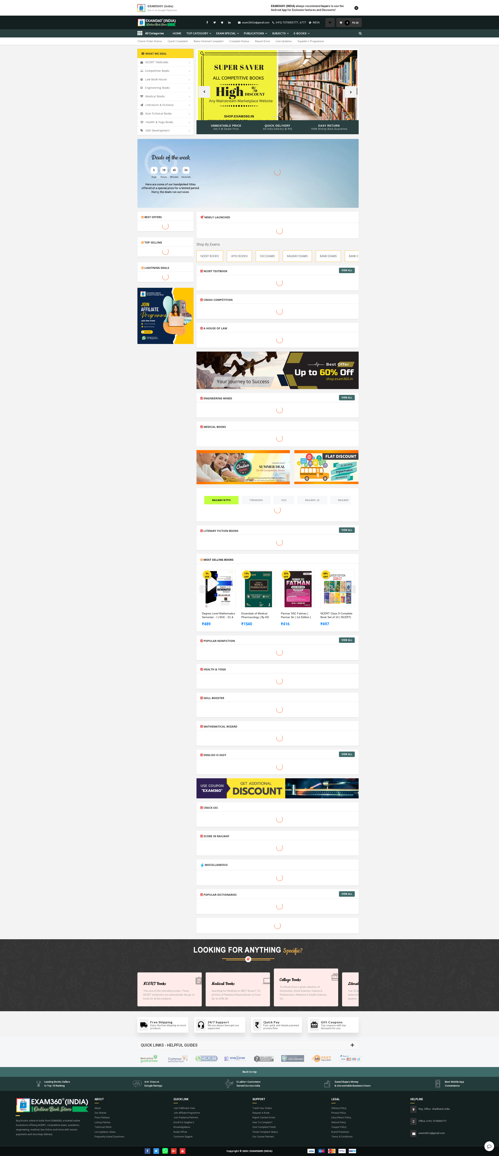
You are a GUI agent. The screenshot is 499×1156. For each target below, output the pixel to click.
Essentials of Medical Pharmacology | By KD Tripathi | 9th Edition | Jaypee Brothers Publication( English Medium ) (258, 615)
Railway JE (312, 500)
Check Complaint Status (265, 1132)
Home (177, 33)
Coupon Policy (338, 1127)
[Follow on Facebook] (207, 22)
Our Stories (100, 1113)
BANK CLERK (357, 256)
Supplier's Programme (310, 41)
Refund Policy (338, 1122)
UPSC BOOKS (239, 256)
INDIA (316, 22)
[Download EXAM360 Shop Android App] (222, 22)
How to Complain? (262, 1122)
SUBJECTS (279, 33)
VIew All (347, 270)
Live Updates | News (105, 1132)
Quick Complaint (178, 41)
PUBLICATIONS (254, 33)
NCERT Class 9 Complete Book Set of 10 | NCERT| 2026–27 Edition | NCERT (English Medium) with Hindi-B (338, 615)
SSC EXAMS (267, 256)
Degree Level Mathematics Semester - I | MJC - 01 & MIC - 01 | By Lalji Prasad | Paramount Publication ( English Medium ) (218, 615)
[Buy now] (216, 573)
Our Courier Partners (263, 1136)
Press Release (102, 1117)
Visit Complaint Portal (264, 1127)
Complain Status (239, 41)
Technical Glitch (103, 1127)
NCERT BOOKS (210, 256)
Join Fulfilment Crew (184, 1108)
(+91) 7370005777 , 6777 (291, 22)
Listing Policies (103, 1122)
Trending (256, 500)
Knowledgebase (181, 1127)
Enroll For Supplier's (183, 1122)
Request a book (260, 1113)
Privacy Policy (338, 1113)
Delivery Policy (338, 1108)
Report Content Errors (263, 1117)
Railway (343, 500)
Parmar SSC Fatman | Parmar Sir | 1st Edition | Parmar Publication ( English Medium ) (298, 615)
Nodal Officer (180, 1132)
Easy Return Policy (341, 1117)
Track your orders (262, 1108)
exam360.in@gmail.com (255, 22)
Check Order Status (149, 41)
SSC (284, 500)
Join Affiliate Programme (186, 1113)
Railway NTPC (221, 500)
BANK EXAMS (328, 256)
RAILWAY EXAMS (297, 256)
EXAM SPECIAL (226, 33)
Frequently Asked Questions (109, 1136)
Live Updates (284, 41)
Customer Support (183, 1136)
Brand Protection (340, 1132)
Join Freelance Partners (185, 1117)
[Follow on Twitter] (214, 22)
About (98, 1108)
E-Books (300, 33)
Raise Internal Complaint (209, 41)
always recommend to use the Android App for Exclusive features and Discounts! (307, 8)
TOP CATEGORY (197, 33)
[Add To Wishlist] (222, 573)
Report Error (262, 41)
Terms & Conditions (342, 1136)
